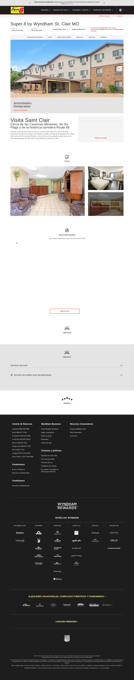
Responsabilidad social (78, 429)
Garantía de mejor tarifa (49, 455)
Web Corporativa (75, 432)
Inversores (73, 436)
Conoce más (69, 4)
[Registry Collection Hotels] (114, 533)
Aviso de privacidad (47, 459)
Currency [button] (119, 16)
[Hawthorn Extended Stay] (20, 533)
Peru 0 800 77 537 (18, 450)
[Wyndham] (95, 533)
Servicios (79, 37)
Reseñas (103, 37)
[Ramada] (57, 571)
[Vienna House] (76, 556)
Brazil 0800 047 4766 (19, 432)
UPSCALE (95, 525)
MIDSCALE (57, 525)
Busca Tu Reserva (18, 469)
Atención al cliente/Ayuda (20, 473)
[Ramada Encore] (57, 579)
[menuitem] (45, 10)
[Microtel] (38, 548)
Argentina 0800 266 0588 (20, 429)
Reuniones (44, 439)
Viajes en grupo (46, 436)
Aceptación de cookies (49, 466)
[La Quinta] (57, 533)
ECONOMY (39, 525)
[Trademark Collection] (95, 540)
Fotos (50, 37)
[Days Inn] (38, 533)
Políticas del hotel (101, 138)
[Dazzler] (76, 548)
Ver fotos (105, 204)
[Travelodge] (38, 563)
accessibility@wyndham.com (99, 659)
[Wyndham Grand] (114, 548)
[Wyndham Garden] (57, 548)
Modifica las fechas (105, 29)
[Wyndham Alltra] (76, 563)
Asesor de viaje (46, 443)
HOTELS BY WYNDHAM (67, 518)
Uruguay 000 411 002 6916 (21, 453)
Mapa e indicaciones (64, 37)
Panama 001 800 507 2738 (21, 446)
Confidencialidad (88, 657)
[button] (30, 3)
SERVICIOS (91, 37)
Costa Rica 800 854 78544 (21, 439)
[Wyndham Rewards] (67, 506)
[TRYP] (76, 533)
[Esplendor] (76, 540)
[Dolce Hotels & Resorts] (114, 540)
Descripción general (35, 37)
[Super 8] (38, 540)
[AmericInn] (57, 556)
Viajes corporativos (47, 432)
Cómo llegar (64, 311)
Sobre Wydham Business (50, 429)
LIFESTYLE (77, 525)
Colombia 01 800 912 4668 (21, 436)
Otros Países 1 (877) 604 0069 (22, 456)
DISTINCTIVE (114, 525)
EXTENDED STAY (20, 525)
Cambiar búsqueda (104, 16)
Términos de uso (47, 462)
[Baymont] (57, 563)
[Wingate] (57, 540)
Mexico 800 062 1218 (19, 443)
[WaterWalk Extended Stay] (20, 540)
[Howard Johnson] (38, 556)
